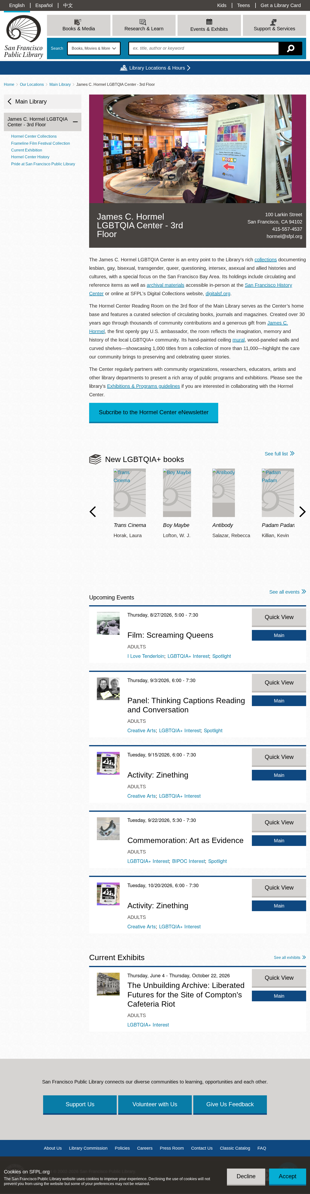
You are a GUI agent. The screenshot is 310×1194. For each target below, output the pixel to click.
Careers (145, 1148)
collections (266, 259)
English (17, 5)
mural (238, 339)
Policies (122, 1148)
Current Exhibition (26, 150)
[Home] (23, 37)
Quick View (279, 617)
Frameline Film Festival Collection (40, 143)
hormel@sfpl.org (284, 236)
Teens (243, 5)
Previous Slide (92, 511)
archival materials (165, 285)
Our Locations (32, 84)
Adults (136, 646)
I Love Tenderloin (145, 655)
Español (44, 5)
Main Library (60, 84)
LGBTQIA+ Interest (188, 655)
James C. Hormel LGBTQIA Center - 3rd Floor (38, 121)
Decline (246, 1176)
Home (9, 84)
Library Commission (88, 1148)
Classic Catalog (235, 1148)
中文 (68, 5)
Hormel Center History (30, 157)
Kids (221, 5)
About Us (53, 1148)
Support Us (80, 1104)
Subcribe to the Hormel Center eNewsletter (154, 412)
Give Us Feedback (230, 1104)
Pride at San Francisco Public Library (43, 164)
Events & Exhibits (209, 29)
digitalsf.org (218, 293)
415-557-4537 (287, 229)
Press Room (172, 1148)
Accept (287, 1176)
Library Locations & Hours (157, 68)
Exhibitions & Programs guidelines (143, 386)
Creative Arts (141, 730)
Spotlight (221, 655)
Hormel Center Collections (34, 136)
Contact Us (202, 1148)
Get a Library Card (281, 5)
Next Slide (302, 511)
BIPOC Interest (188, 860)
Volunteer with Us (154, 1104)
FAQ (261, 1148)
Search (57, 48)
